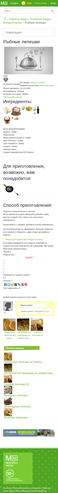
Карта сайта (15, 491)
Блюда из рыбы (12, 22)
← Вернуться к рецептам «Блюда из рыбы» (23, 239)
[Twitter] (9, 284)
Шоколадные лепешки (17, 406)
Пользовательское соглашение (27, 488)
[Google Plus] (22, 284)
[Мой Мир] (15, 284)
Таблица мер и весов (12, 97)
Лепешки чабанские (16, 417)
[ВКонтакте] (5, 284)
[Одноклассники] (12, 284)
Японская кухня (47, 85)
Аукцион (14, 3)
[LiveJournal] (19, 284)
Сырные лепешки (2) (16, 384)
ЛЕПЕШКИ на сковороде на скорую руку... (24, 335)
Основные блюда (39, 19)
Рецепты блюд (18, 19)
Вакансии (42, 491)
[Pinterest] (26, 284)
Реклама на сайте (29, 491)
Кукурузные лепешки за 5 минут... (10, 335)
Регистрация (41, 3)
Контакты (7, 488)
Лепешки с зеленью (15, 395)
